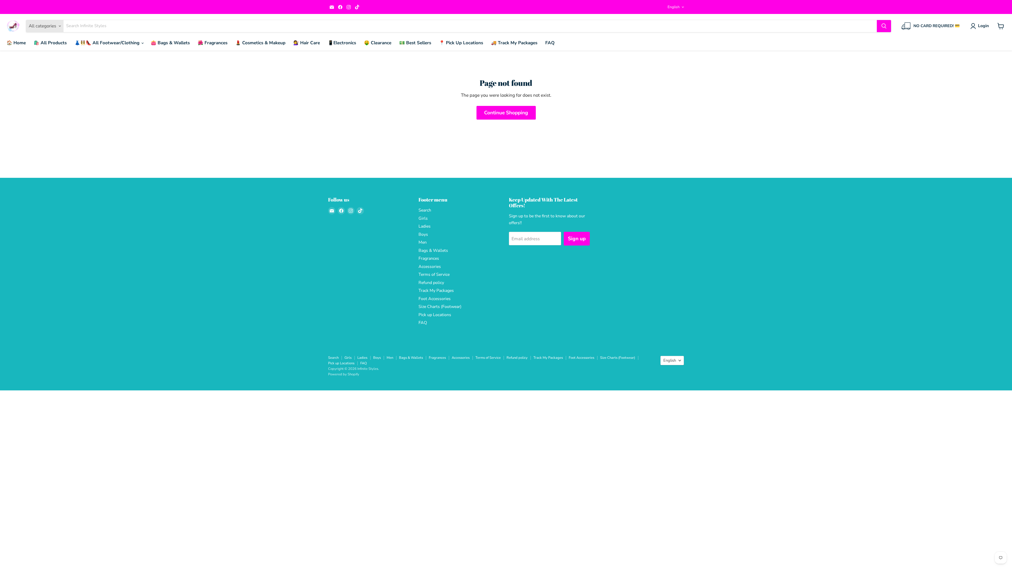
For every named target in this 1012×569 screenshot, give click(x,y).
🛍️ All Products (50, 43)
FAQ (549, 43)
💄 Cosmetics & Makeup (260, 43)
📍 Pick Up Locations (461, 43)
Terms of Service (434, 274)
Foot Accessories (435, 299)
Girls (423, 218)
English (674, 6)
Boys (423, 234)
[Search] (884, 26)
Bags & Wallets (433, 250)
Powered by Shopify (343, 374)
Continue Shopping (506, 112)
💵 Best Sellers (415, 43)
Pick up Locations (435, 315)
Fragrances (429, 258)
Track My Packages (436, 290)
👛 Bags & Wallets (170, 43)
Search (425, 210)
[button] (980, 26)
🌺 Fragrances (212, 43)
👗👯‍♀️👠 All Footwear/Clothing (108, 43)
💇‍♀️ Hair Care (306, 43)
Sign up (577, 238)
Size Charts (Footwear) (440, 307)
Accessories (430, 266)
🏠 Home (16, 43)
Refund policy (431, 283)
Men (423, 242)
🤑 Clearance (377, 43)
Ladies (425, 226)
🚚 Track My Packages (514, 43)
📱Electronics (342, 43)
